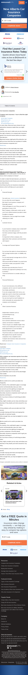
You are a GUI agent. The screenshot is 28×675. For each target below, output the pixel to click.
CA (9, 636)
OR (17, 641)
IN (24, 636)
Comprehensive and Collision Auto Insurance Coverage (12, 610)
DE (15, 636)
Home (4, 509)
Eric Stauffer (16, 92)
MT (21, 638)
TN (26, 641)
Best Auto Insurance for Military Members (12, 607)
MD (9, 638)
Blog (8, 509)
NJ (3, 641)
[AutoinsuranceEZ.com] (7, 2)
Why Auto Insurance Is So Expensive (10, 592)
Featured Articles (6, 579)
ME (7, 638)
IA (25, 636)
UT (4, 643)
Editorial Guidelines (6, 624)
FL (16, 636)
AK (3, 636)
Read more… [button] (3, 377)
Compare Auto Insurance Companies (16, 344)
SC (22, 641)
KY (3, 638)
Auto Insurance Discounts (7, 584)
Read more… (3, 145)
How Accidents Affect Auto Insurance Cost (12, 589)
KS (2, 638)
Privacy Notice (5, 626)
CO (11, 636)
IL (23, 636)
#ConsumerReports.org (7, 123)
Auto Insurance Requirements (9, 586)
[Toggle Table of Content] (14, 106)
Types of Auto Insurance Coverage (10, 581)
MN (15, 638)
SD (24, 641)
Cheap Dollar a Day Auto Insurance (10, 600)
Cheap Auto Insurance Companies (10, 566)
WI (14, 643)
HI (20, 636)
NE (23, 638)
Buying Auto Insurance (7, 568)
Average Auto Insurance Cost (8, 571)
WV (12, 643)
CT (13, 636)
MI (13, 638)
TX (2, 643)
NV (25, 638)
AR (7, 636)
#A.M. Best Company (7, 118)
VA (7, 643)
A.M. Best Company (5, 348)
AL (2, 636)
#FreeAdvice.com (5, 120)
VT (5, 643)
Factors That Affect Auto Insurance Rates (12, 573)
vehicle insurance (14, 198)
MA (11, 638)
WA (10, 643)
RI (20, 641)
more (20, 72)
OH (13, 641)
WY (16, 643)
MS (17, 638)
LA (5, 638)
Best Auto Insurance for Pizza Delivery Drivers (13, 605)
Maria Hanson (15, 87)
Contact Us (4, 621)
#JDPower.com (5, 121)
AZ (5, 636)
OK (15, 641)
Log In (21, 2)
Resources (4, 560)
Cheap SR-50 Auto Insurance (8, 602)
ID (21, 636)
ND (11, 641)
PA (19, 641)
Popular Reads (5, 597)
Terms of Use (18, 29)
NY (7, 641)
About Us (3, 619)
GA (18, 636)
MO (19, 638)
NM (5, 641)
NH (2, 641)
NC (9, 641)
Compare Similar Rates (14, 78)
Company (4, 616)
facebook (8, 648)
